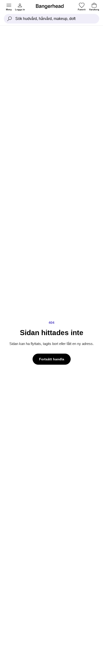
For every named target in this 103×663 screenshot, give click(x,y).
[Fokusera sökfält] (9, 19)
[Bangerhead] (52, 6)
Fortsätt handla (51, 359)
